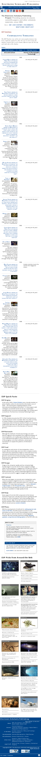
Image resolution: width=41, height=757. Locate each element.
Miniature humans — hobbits (9, 714)
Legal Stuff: (8, 744)
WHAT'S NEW (20, 27)
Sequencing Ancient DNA (8, 662)
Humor (27, 736)
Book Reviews (30, 734)
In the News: (7, 731)
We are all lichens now (26, 633)
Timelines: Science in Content (20, 727)
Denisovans (5, 711)
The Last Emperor (6, 303)
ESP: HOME (3, 755)
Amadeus (5, 213)
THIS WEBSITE (28, 25)
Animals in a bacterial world (28, 636)
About (10, 7)
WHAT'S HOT (30, 27)
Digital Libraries (17, 740)
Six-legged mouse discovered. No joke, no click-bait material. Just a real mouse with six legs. (29, 710)
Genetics (14, 738)
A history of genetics (26, 581)
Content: (8, 727)
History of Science (27, 740)
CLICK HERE (9, 550)
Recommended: (7, 734)
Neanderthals (5, 709)
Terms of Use (16, 743)
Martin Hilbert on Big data (27, 680)
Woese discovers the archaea (9, 629)
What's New (35, 7)
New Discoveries (16, 732)
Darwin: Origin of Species (27, 573)
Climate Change (6, 665)
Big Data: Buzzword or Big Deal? (28, 677)
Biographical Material (18, 741)
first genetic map (20, 485)
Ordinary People (7, 71)
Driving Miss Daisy (6, 372)
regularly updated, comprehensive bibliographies (18, 516)
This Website (27, 722)
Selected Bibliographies (18, 734)
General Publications (18, 736)
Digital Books (33, 727)
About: (9, 723)
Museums (28, 741)
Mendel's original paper (27, 575)
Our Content (18, 722)
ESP (10, 25)
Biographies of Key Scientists (20, 729)
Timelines (28, 7)
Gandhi (5, 141)
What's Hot (36, 8)
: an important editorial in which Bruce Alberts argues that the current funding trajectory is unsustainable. (29, 599)
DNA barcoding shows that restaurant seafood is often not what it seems (9, 636)
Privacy (22, 743)
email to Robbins (21, 503)
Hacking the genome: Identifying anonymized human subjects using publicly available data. (29, 684)
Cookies (28, 743)
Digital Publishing (23, 738)
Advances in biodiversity (8, 632)
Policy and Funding (29, 731)
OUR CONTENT (17, 25)
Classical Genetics (18, 7)
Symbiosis (24, 617)
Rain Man (4, 338)
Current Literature (17, 731)
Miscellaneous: (7, 736)
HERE (18, 537)
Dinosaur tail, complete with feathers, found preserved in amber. (9, 654)
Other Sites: (7, 740)
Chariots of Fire (7, 102)
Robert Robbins (18, 402)
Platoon (5, 275)
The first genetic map (26, 578)
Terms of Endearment (7, 178)
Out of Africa (6, 241)
